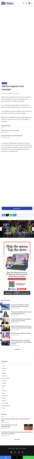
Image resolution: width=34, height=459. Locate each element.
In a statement (5, 143)
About (13, 448)
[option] (17, 229)
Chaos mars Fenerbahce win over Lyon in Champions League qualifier (16, 232)
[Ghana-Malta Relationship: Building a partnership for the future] (5, 321)
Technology (5, 403)
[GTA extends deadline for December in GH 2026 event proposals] (5, 314)
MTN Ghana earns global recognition (21, 333)
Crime (3, 371)
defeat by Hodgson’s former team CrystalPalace (14, 119)
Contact (24, 448)
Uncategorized (6, 405)
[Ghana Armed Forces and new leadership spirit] (28, 427)
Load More (17, 349)
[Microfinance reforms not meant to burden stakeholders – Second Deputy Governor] (5, 343)
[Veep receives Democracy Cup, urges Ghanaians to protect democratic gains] (5, 328)
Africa (3, 366)
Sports (4, 400)
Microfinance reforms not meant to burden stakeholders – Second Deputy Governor (21, 342)
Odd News (4, 395)
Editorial (4, 373)
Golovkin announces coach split (10, 130)
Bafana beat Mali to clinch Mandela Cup (11, 135)
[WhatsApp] (10, 215)
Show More (16, 208)
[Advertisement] (17, 25)
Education (4, 375)
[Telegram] (14, 215)
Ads (20, 448)
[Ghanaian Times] (7, 3)
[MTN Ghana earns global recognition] (5, 335)
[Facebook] (3, 215)
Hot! (3, 388)
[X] (6, 215)
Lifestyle (4, 390)
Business (4, 368)
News (3, 393)
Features (4, 380)
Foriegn (4, 83)
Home (9, 448)
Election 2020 (5, 378)
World (3, 408)
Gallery (4, 385)
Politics (4, 398)
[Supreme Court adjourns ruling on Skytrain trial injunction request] (5, 307)
